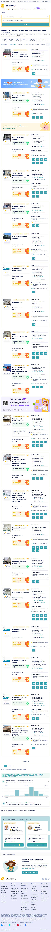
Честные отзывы (15, 893)
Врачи (3, 9)
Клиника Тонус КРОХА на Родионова (11, 836)
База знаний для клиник (25, 910)
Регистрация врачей (24, 896)
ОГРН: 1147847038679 (5, 930)
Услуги (8, 9)
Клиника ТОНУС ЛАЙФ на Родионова (34, 836)
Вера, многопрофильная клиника (19, 336)
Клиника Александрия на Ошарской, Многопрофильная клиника (19, 461)
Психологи (43, 9)
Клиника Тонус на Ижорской (19, 562)
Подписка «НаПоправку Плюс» (34, 901)
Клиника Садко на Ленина (19, 661)
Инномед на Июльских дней (18, 420)
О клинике (33, 886)
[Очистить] (48, 17)
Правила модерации (24, 907)
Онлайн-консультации (25, 9)
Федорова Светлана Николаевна (39, 826)
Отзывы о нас (4, 896)
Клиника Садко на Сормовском (19, 270)
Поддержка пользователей (14, 899)
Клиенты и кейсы (25, 904)
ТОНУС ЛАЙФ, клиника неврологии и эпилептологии (20, 175)
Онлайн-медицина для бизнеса (34, 906)
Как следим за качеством (34, 896)
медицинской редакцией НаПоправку (23, 802)
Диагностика (15, 9)
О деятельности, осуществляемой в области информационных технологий (17, 922)
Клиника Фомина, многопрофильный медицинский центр (20, 54)
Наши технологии (35, 894)
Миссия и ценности (3, 893)
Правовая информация (45, 928)
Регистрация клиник (24, 892)
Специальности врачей (44, 887)
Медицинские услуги (44, 894)
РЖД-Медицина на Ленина (19, 237)
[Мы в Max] (49, 879)
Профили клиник (45, 898)
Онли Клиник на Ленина (18, 138)
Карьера (3, 890)
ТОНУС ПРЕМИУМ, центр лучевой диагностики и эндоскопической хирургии (19, 497)
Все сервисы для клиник (25, 899)
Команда (33, 888)
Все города (43, 900)
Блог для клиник (25, 902)
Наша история (4, 888)
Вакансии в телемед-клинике (35, 891)
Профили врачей (45, 896)
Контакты (3, 901)
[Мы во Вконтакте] (46, 879)
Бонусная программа (13, 896)
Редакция (3, 899)
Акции (3, 12)
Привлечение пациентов (24, 889)
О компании (4, 886)
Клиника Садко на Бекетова (19, 630)
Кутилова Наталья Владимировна (14, 826)
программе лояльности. (28, 868)
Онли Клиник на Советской (18, 96)
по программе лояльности (9, 128)
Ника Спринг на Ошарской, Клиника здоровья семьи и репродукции (20, 732)
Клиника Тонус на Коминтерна (19, 207)
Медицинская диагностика (44, 890)
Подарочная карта (34, 910)
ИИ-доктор (36, 9)
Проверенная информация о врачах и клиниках (15, 890)
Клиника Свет (17, 302)
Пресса (3, 898)
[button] (25, 17)
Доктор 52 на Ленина (20, 592)
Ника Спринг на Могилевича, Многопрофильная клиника (19, 371)
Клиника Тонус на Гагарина (19, 529)
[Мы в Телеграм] (43, 879)
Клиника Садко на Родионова (19, 699)
